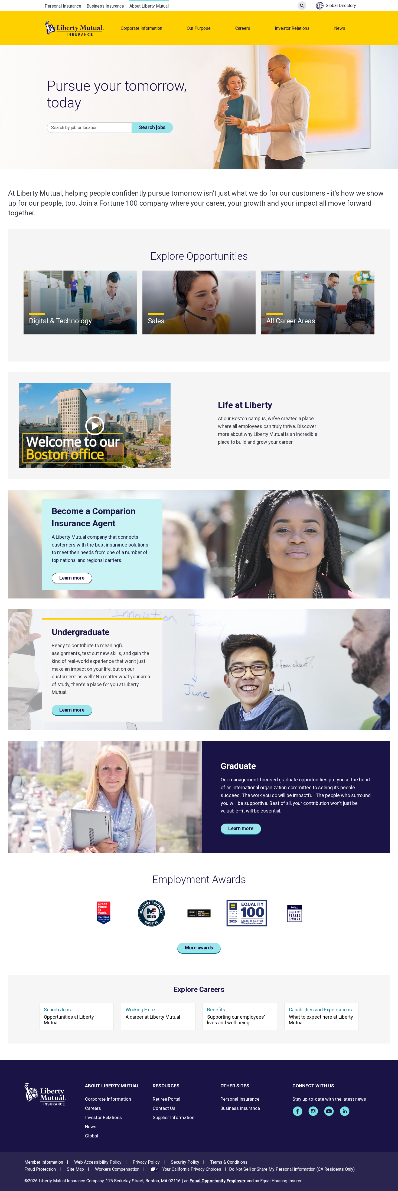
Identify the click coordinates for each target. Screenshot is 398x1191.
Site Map (75, 1169)
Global (91, 1136)
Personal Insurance (63, 6)
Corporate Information (141, 28)
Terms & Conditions (228, 1162)
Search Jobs (57, 1009)
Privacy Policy (146, 1162)
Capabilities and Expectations (320, 1009)
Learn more (71, 578)
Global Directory (341, 5)
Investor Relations (292, 28)
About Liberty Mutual (149, 6)
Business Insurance (105, 6)
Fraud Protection (40, 1169)
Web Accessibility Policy (98, 1162)
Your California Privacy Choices (191, 1169)
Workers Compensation (117, 1169)
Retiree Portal (166, 1099)
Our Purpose (199, 28)
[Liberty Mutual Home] (74, 28)
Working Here (140, 1009)
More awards (199, 947)
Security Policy (185, 1162)
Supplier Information (173, 1117)
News (339, 28)
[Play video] (95, 426)
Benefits (216, 1009)
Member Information (43, 1162)
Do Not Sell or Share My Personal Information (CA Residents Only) (292, 1169)
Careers (242, 28)
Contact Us (164, 1108)
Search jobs (152, 127)
